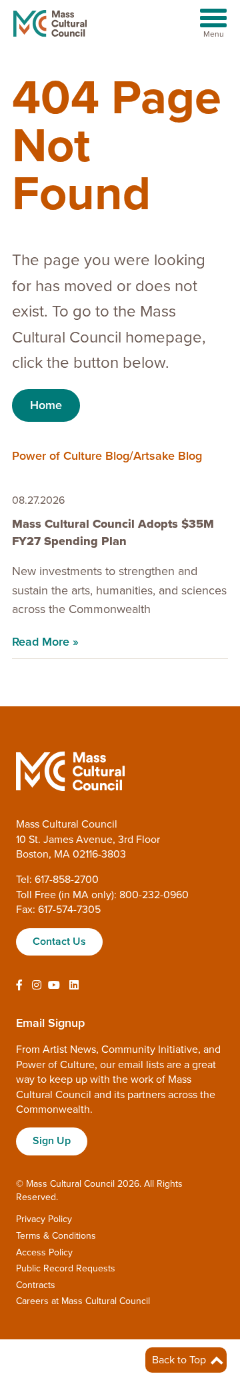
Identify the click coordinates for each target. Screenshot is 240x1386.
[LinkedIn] (74, 985)
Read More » (45, 641)
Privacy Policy (44, 1219)
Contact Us (59, 941)
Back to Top (180, 1360)
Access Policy (44, 1252)
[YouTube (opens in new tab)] (54, 985)
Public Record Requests (65, 1268)
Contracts (35, 1285)
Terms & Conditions (56, 1235)
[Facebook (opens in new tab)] (19, 985)
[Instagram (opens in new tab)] (36, 985)
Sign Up (52, 1140)
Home (46, 405)
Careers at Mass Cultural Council (83, 1301)
